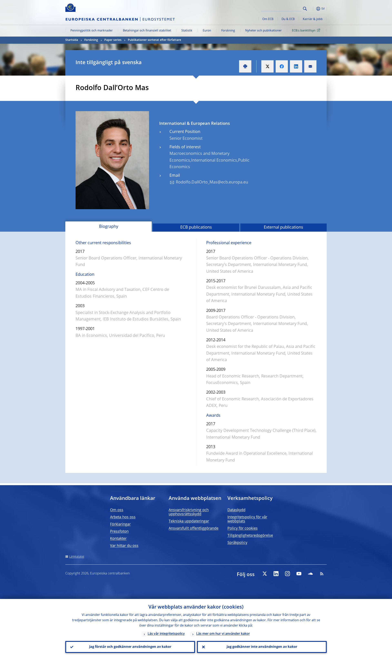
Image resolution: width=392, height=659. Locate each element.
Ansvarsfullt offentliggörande (193, 528)
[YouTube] (299, 574)
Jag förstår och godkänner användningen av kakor (130, 647)
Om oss (116, 510)
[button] (312, 8)
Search (305, 8)
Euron (207, 30)
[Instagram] (287, 574)
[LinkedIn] (276, 574)
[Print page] (245, 66)
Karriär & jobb (313, 19)
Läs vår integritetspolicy (166, 634)
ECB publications (196, 228)
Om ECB (267, 19)
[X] (265, 574)
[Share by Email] (310, 66)
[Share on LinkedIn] (296, 66)
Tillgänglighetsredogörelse (250, 535)
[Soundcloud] (310, 574)
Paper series (112, 40)
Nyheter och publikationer (263, 30)
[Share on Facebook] (282, 66)
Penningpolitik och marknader (91, 30)
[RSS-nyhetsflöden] (322, 574)
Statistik (186, 30)
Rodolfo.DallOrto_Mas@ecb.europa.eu (212, 182)
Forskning (228, 30)
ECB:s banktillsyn (303, 30)
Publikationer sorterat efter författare (154, 40)
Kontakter (118, 539)
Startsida (71, 40)
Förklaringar (120, 524)
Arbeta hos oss (123, 517)
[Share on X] (267, 66)
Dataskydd (236, 510)
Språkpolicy (237, 543)
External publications (283, 228)
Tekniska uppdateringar (189, 521)
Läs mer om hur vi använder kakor (223, 634)
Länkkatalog (76, 556)
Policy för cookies (242, 528)
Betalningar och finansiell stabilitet (147, 30)
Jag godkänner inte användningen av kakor (262, 647)
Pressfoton (119, 531)
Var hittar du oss (124, 546)
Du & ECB (288, 19)
